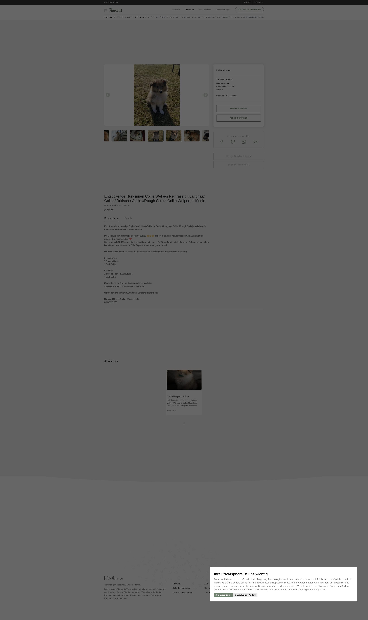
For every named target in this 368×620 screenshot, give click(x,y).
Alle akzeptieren (223, 595)
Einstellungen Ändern (245, 595)
